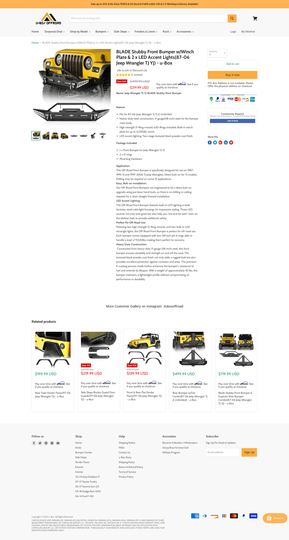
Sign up (249, 452)
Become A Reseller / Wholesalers (179, 442)
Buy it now (232, 75)
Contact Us (124, 452)
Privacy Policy (126, 476)
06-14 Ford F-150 (84, 496)
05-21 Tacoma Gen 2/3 (87, 486)
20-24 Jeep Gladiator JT (87, 476)
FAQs (121, 447)
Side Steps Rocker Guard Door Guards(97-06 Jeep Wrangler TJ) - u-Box (98, 396)
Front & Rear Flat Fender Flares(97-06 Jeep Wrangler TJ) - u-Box (144, 396)
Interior (79, 471)
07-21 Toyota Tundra (86, 481)
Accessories (184, 31)
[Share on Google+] (220, 142)
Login (233, 31)
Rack (166, 31)
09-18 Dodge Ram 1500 (88, 491)
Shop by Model (79, 31)
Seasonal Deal (53, 31)
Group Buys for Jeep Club (175, 447)
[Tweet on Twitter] (215, 142)
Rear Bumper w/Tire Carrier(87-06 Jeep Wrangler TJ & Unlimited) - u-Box (190, 396)
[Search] (232, 18)
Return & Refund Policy (131, 467)
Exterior (79, 467)
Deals (78, 447)
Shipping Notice (127, 442)
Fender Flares (82, 462)
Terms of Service (127, 471)
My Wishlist (248, 31)
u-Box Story (125, 457)
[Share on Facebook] (210, 142)
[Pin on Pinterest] (231, 142)
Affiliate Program (171, 452)
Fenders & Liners (145, 31)
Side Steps (121, 31)
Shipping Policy (127, 462)
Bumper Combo (83, 452)
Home (35, 31)
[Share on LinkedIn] (226, 142)
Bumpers (101, 31)
